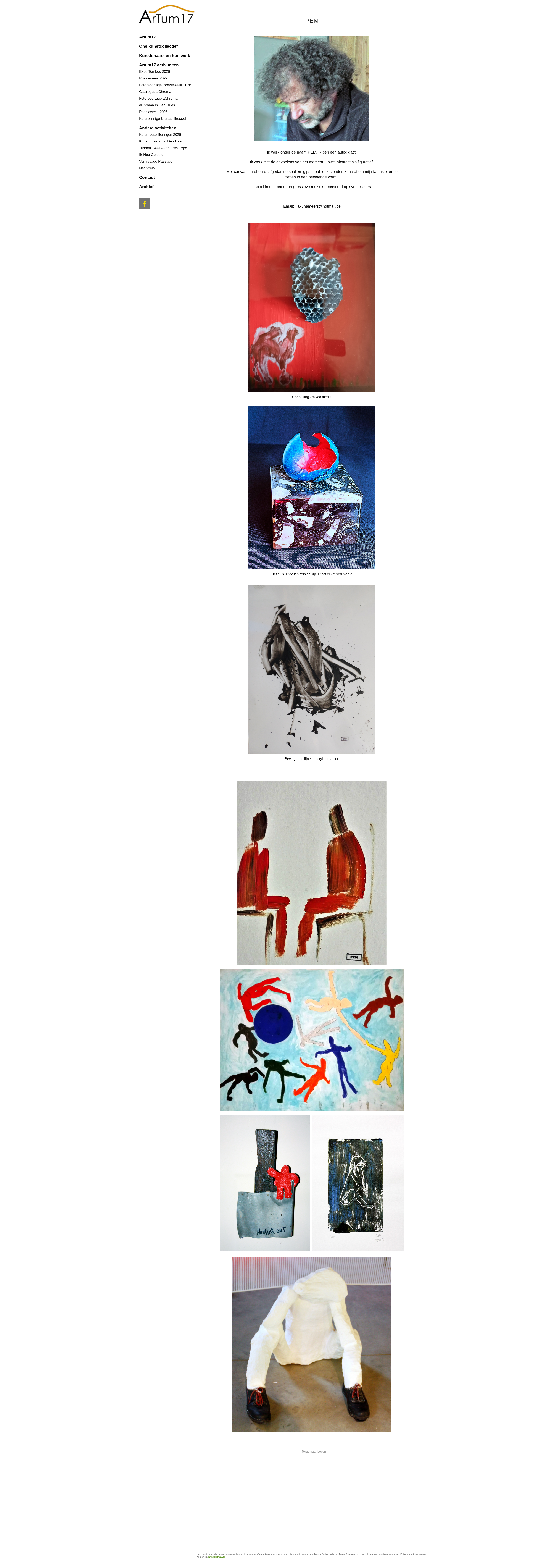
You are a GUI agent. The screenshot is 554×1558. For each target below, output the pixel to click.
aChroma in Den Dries (157, 105)
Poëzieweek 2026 (153, 112)
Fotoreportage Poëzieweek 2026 (165, 85)
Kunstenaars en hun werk (164, 55)
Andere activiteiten (157, 128)
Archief (146, 186)
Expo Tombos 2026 (154, 71)
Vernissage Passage (155, 161)
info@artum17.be (216, 1557)
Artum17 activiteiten (159, 65)
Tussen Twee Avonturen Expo (163, 148)
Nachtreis (147, 168)
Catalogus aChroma (155, 92)
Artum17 (147, 37)
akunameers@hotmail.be (319, 206)
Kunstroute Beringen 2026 (160, 135)
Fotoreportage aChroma (158, 98)
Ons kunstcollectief (158, 46)
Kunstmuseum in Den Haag (161, 141)
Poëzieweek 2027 (153, 78)
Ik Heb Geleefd (151, 155)
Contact (147, 177)
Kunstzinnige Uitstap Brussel (162, 118)
